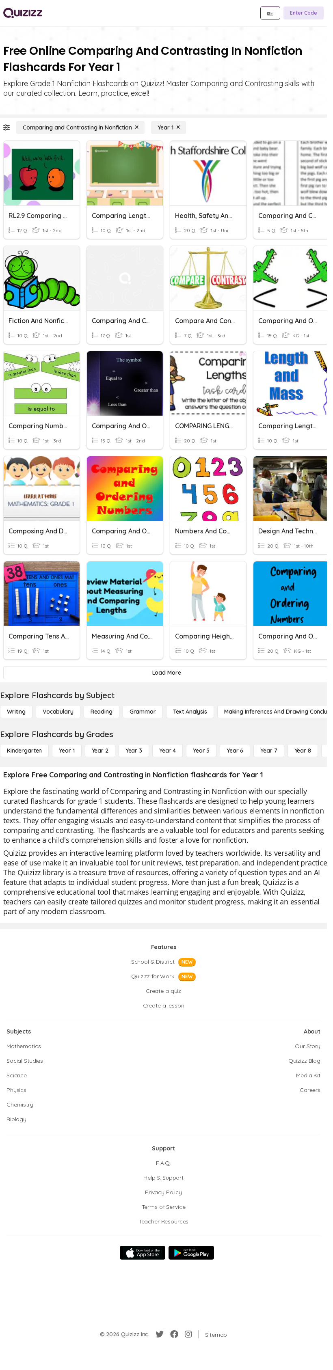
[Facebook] (174, 1334)
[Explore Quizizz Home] (22, 13)
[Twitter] (160, 1334)
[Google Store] (191, 1253)
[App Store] (142, 1253)
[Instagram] (188, 1334)
